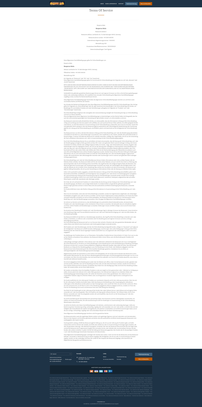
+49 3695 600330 (82, 361)
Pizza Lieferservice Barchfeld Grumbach (132, 387)
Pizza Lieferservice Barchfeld (76, 389)
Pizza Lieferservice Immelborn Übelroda (144, 379)
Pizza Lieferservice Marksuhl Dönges (134, 393)
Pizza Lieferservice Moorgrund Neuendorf (121, 381)
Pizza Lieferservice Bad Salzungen (67, 379)
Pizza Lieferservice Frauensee (120, 393)
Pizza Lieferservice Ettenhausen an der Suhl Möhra (95, 395)
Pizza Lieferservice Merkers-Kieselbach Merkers (140, 385)
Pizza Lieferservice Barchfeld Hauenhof (102, 387)
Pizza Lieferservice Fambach (85, 393)
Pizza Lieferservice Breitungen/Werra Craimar (101, 391)
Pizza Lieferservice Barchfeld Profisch (117, 387)
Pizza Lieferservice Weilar (109, 393)
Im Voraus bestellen (108, 359)
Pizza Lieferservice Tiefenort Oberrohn (62, 385)
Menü (102, 3)
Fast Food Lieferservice (70, 397)
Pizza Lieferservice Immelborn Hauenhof (57, 381)
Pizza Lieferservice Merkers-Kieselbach (75, 387)
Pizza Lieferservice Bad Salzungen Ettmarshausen (117, 377)
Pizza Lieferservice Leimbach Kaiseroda (81, 379)
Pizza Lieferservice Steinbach (86, 391)
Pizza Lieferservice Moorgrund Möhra (137, 381)
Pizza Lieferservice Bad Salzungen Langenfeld (78, 377)
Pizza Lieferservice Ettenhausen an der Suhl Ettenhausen (74, 395)
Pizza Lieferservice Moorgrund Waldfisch (67, 383)
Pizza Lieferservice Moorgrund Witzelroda (105, 381)
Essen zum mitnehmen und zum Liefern (83, 397)
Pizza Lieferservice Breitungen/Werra (72, 393)
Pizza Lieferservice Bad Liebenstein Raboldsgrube (139, 389)
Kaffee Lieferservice (62, 397)
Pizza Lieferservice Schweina (105, 389)
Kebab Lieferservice (127, 395)
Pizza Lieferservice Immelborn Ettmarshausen (127, 379)
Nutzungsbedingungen (56, 359)
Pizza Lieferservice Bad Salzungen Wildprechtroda (97, 377)
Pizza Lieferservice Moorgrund (119, 383)
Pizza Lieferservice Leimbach (111, 379)
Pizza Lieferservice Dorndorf (88, 387)
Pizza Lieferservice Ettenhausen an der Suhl (114, 395)
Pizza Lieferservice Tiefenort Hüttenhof (94, 385)
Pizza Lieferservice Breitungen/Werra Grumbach (120, 391)
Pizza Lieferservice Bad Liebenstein (72, 391)
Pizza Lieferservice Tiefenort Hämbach (133, 383)
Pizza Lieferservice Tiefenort (124, 385)
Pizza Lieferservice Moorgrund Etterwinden (105, 383)
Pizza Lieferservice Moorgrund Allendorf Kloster (87, 381)
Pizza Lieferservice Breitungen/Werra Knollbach (140, 391)
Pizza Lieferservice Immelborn (71, 381)
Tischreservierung (121, 357)
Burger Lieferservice (53, 397)
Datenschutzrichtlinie (55, 357)
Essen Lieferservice (111, 3)
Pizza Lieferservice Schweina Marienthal (91, 389)
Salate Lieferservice (148, 395)
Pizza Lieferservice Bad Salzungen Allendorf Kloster (59, 377)
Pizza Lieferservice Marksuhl (147, 393)
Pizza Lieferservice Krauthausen (56, 395)
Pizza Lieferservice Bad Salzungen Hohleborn (135, 377)
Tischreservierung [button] (131, 3)
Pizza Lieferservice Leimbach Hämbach (97, 379)
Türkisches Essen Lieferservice (138, 395)
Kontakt (121, 3)
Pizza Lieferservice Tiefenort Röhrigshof (78, 385)
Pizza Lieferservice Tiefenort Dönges (111, 385)
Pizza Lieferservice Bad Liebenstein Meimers (120, 389)
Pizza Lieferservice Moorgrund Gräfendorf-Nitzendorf (86, 383)
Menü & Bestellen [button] (146, 3)
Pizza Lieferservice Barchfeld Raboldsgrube (62, 389)
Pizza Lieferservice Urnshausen (97, 393)
